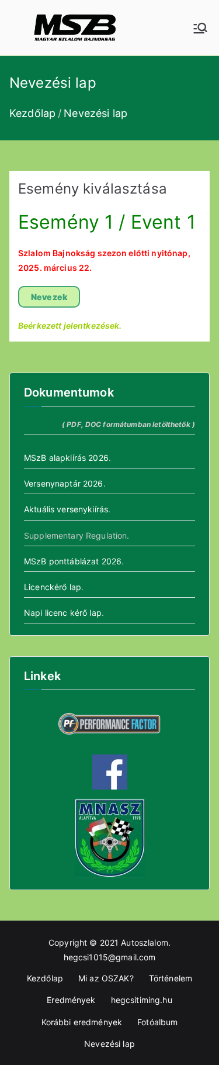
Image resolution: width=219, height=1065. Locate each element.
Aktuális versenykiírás (66, 509)
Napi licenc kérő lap (63, 613)
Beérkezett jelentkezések (68, 325)
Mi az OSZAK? (106, 978)
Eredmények (71, 1000)
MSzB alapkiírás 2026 (66, 458)
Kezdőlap (45, 978)
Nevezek (49, 297)
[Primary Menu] (200, 28)
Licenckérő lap (52, 587)
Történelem (170, 978)
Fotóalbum (157, 1022)
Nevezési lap (109, 1044)
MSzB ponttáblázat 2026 (72, 561)
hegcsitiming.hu (141, 1000)
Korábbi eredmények (82, 1022)
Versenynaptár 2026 (63, 483)
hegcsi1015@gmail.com (110, 957)
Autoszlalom (144, 942)
